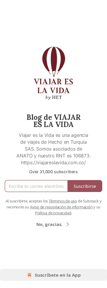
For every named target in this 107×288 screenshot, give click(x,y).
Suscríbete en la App (58, 275)
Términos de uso (63, 201)
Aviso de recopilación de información (61, 207)
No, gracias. (49, 224)
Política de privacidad (53, 213)
